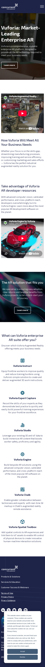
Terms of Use (7, 593)
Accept (22, 651)
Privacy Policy (7, 597)
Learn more (9, 65)
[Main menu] (42, 6)
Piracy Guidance (8, 600)
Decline (22, 657)
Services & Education (10, 582)
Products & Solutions (10, 576)
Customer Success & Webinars (15, 587)
